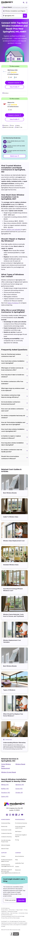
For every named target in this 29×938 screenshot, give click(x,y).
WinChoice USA (12, 70)
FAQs (16, 859)
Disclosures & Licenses (12, 911)
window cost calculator (13, 229)
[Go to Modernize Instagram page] (10, 815)
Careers (17, 866)
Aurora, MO (19, 788)
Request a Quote (13, 82)
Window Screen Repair (8, 772)
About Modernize (19, 856)
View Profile (14, 87)
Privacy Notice (4, 909)
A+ (16, 77)
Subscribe (21, 900)
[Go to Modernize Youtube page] (22, 815)
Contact (3, 856)
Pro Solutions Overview (21, 823)
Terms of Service (13, 917)
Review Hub (4, 826)
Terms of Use (12, 909)
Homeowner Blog (5, 823)
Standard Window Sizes (10, 564)
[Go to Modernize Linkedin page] (16, 815)
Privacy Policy (4, 917)
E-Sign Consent (19, 909)
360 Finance (18, 831)
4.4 (11, 109)
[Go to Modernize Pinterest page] (7, 815)
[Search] (24, 2)
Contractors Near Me (6, 833)
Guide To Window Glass (10, 517)
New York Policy (14, 913)
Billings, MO (5, 784)
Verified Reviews (13, 74)
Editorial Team (5, 848)
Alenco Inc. (11, 102)
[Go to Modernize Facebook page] (13, 815)
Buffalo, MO (5, 788)
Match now (14, 156)
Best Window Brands (10, 493)
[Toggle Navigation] (26, 2)
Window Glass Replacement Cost (14, 541)
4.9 (11, 77)
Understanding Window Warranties (14, 742)
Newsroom (18, 870)
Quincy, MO (4, 796)
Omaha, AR (19, 792)
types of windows (13, 303)
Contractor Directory (6, 836)
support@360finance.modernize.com (10, 872)
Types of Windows (9, 690)
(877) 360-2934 (5, 871)
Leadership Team (19, 863)
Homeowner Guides (6, 829)
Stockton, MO (5, 792)
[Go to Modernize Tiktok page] (19, 815)
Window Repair (20, 764)
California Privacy (5, 913)
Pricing (17, 839)
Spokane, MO (19, 784)
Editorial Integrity (5, 845)
